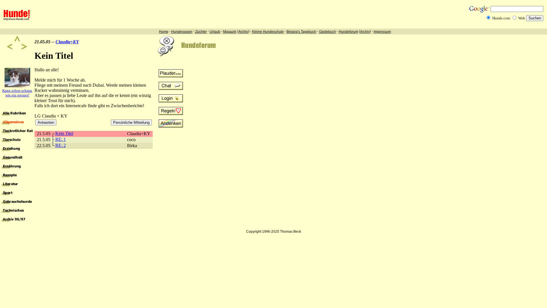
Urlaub (215, 32)
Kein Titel (64, 133)
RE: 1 (60, 139)
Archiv (243, 32)
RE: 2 (60, 145)
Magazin (229, 32)
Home (163, 32)
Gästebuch (327, 32)
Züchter (201, 32)
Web (521, 18)
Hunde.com (501, 18)
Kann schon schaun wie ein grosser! (17, 92)
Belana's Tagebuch (301, 32)
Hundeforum (348, 32)
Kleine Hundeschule (268, 32)
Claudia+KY (67, 41)
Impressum (382, 32)
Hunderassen (181, 32)
